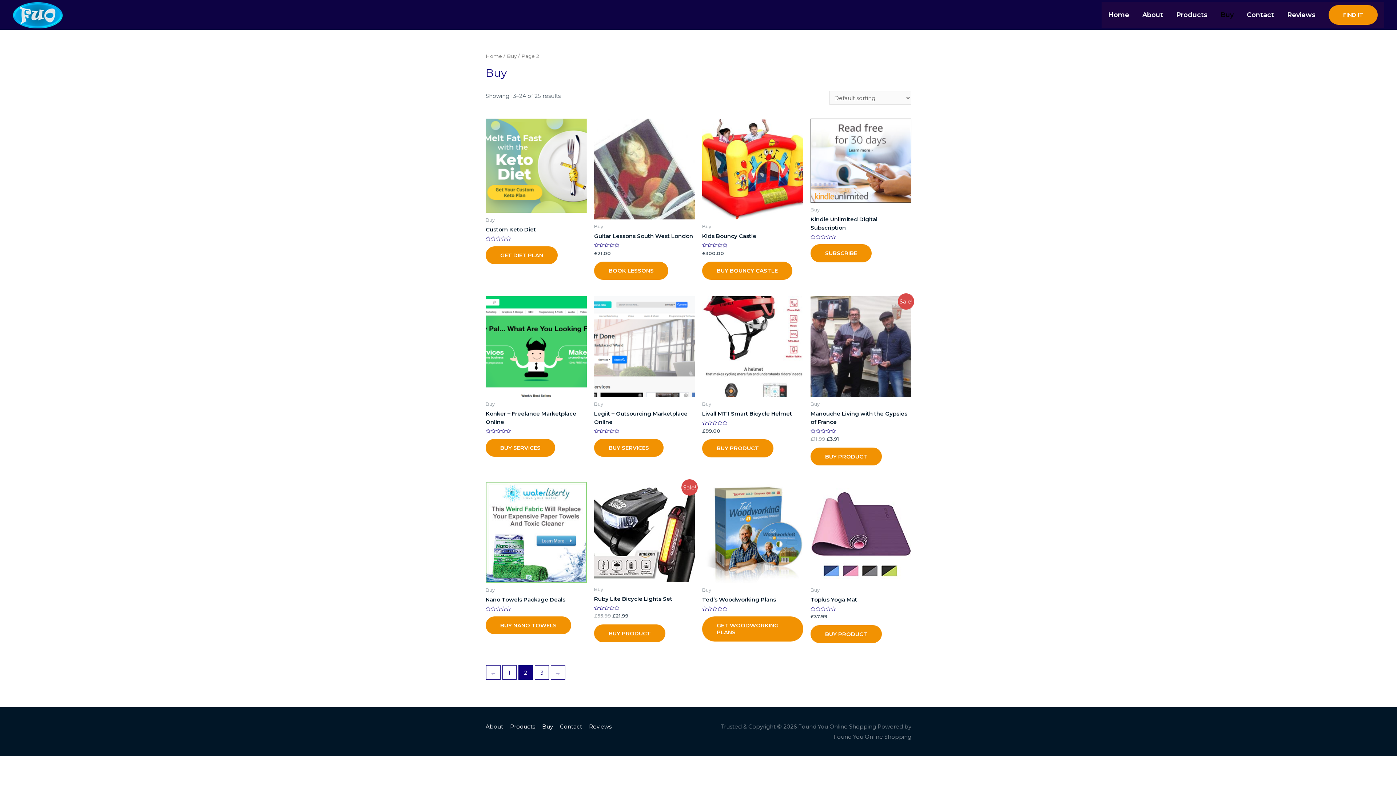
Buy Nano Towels (528, 625)
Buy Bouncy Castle (747, 270)
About (494, 726)
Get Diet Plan (521, 255)
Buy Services (520, 447)
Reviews (600, 726)
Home (494, 56)
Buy (512, 56)
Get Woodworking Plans (748, 629)
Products (522, 726)
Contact (571, 726)
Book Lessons (631, 270)
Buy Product (738, 448)
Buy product (846, 456)
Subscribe (841, 253)
